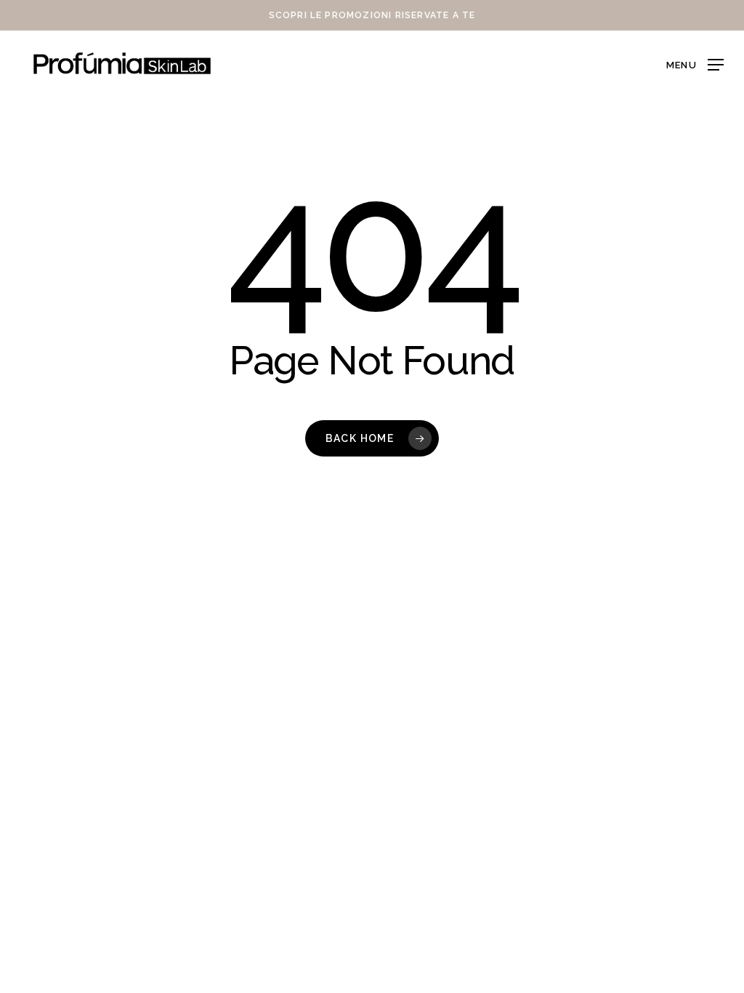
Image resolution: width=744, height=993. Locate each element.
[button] (695, 64)
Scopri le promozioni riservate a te (372, 15)
